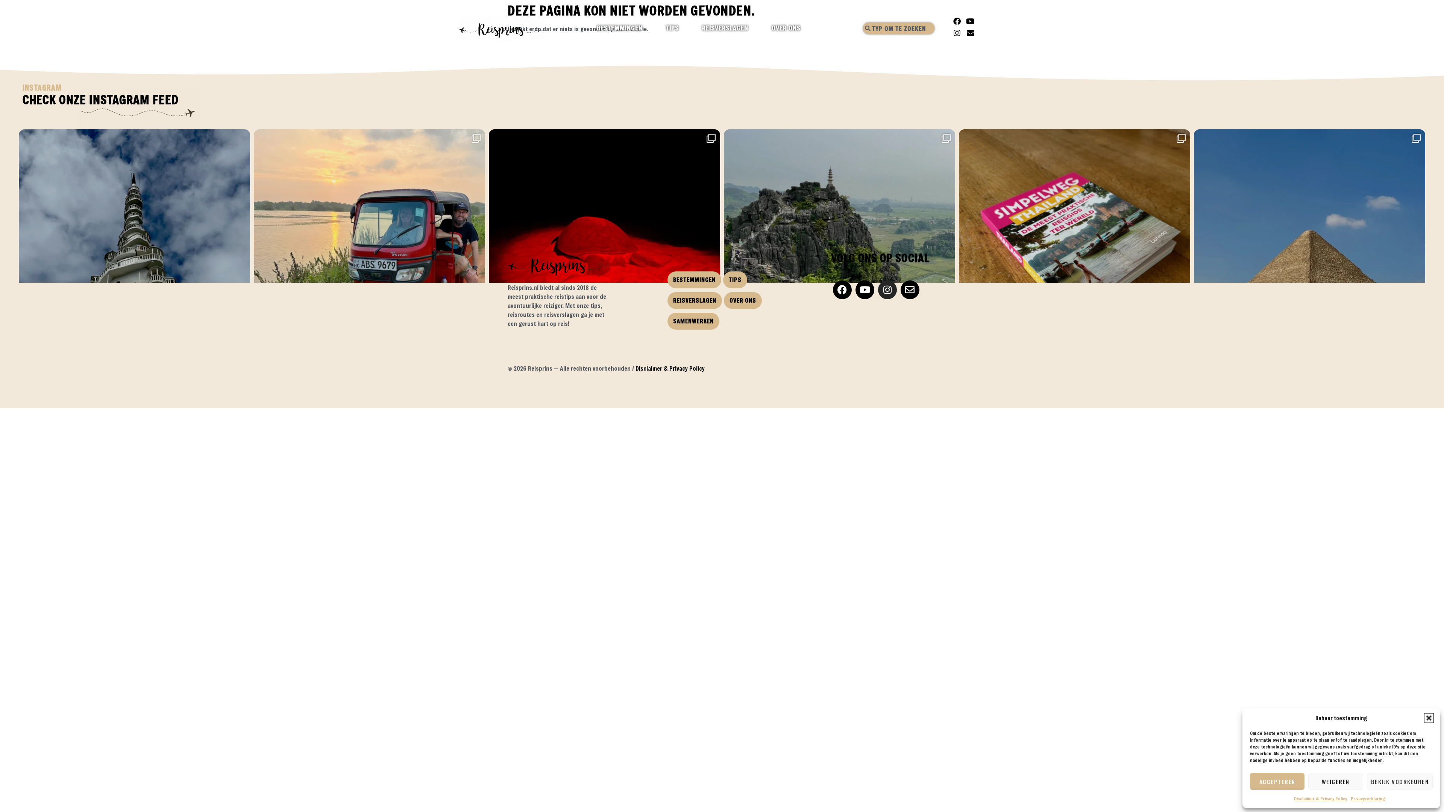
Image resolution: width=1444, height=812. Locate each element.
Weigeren (1336, 781)
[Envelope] (970, 33)
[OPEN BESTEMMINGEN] (649, 28)
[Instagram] (957, 33)
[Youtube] (970, 21)
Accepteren (1277, 781)
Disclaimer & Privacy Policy (1320, 798)
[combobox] (898, 28)
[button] (1429, 718)
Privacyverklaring (1368, 798)
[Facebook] (957, 21)
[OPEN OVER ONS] (807, 28)
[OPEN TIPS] (685, 28)
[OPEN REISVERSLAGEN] (755, 28)
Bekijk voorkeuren (1400, 781)
